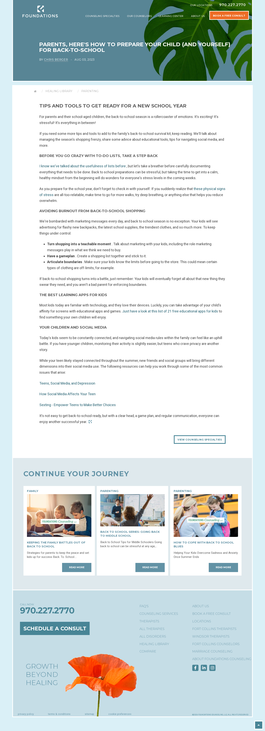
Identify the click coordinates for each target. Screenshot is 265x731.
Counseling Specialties (102, 16)
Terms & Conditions (59, 714)
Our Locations (201, 5)
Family (32, 491)
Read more (76, 567)
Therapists (149, 621)
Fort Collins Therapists (214, 629)
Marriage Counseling (212, 651)
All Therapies (152, 629)
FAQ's (144, 606)
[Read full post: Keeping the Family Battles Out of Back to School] (59, 536)
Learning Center (171, 16)
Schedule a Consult (54, 628)
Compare (147, 651)
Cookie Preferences (119, 714)
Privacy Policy (26, 714)
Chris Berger (56, 59)
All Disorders (152, 636)
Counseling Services (158, 614)
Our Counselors (139, 16)
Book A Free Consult (229, 15)
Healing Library (58, 91)
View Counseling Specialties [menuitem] (200, 439)
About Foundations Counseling (221, 659)
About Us (198, 16)
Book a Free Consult (211, 614)
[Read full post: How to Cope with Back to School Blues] (206, 536)
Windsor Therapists (210, 636)
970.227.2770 (232, 5)
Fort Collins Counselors (216, 644)
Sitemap (89, 714)
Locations (201, 621)
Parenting (90, 91)
